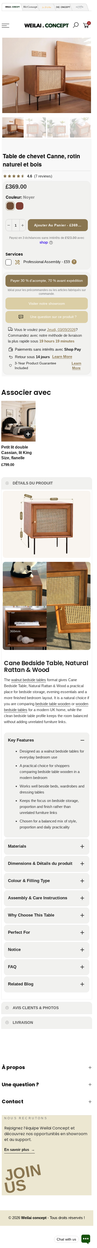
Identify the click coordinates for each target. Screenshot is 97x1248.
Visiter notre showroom (47, 304)
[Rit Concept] (29, 7)
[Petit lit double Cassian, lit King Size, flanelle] (18, 421)
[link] (27, 176)
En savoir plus (19, 1150)
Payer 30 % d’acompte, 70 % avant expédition (46, 281)
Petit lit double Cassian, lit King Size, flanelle (16, 452)
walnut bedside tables (28, 680)
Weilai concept (34, 1218)
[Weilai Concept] (12, 7)
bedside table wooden (52, 704)
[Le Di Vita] (45, 7)
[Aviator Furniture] (78, 7)
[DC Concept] (61, 7)
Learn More (62, 356)
